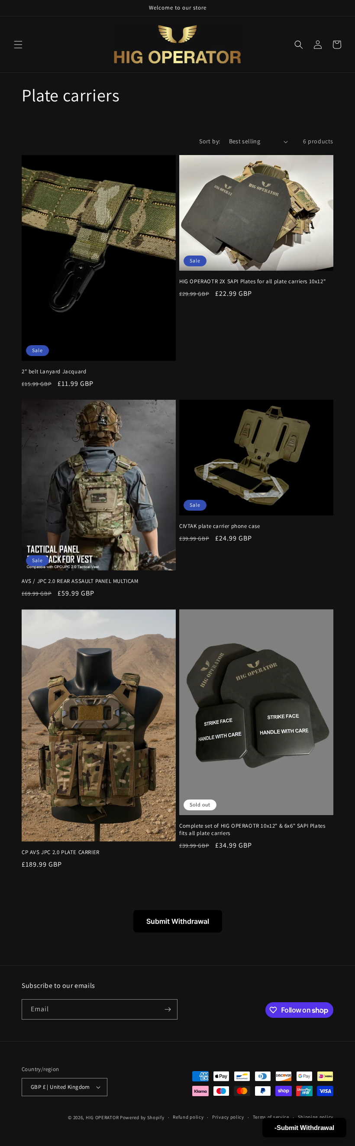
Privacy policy (228, 1117)
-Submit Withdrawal (304, 1127)
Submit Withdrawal (177, 921)
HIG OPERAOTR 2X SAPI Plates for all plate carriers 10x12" (252, 281)
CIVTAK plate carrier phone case (219, 526)
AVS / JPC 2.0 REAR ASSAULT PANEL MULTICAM (80, 581)
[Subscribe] (167, 1009)
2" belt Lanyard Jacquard (54, 371)
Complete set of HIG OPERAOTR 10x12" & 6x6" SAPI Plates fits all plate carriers (252, 829)
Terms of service (271, 1117)
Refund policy (188, 1117)
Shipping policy (316, 1117)
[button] (18, 44)
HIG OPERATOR (102, 1117)
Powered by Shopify (142, 1117)
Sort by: (209, 141)
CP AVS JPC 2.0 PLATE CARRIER (61, 852)
